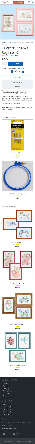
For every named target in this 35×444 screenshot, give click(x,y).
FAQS (4, 396)
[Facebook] (12, 72)
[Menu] (29, 2)
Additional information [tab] (17, 82)
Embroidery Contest (9, 412)
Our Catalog (6, 393)
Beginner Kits (13, 42)
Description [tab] (17, 77)
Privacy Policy (7, 388)
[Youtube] (23, 72)
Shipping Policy (7, 391)
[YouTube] (14, 434)
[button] (32, 7)
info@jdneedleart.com (10, 428)
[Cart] (33, 2)
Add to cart (15, 64)
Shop (7, 42)
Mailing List (6, 414)
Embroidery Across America (11, 407)
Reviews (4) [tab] (17, 86)
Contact (5, 383)
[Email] (4, 434)
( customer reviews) (13, 55)
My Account (6, 386)
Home (3, 42)
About (5, 404)
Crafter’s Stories (7, 409)
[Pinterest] (18, 434)
